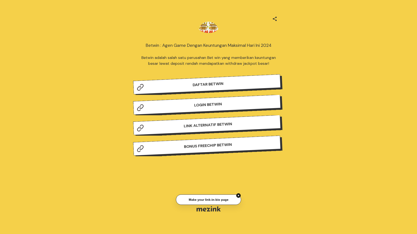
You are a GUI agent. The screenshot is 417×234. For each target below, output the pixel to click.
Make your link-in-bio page (208, 200)
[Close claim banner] (238, 196)
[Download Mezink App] (209, 209)
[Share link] (274, 18)
